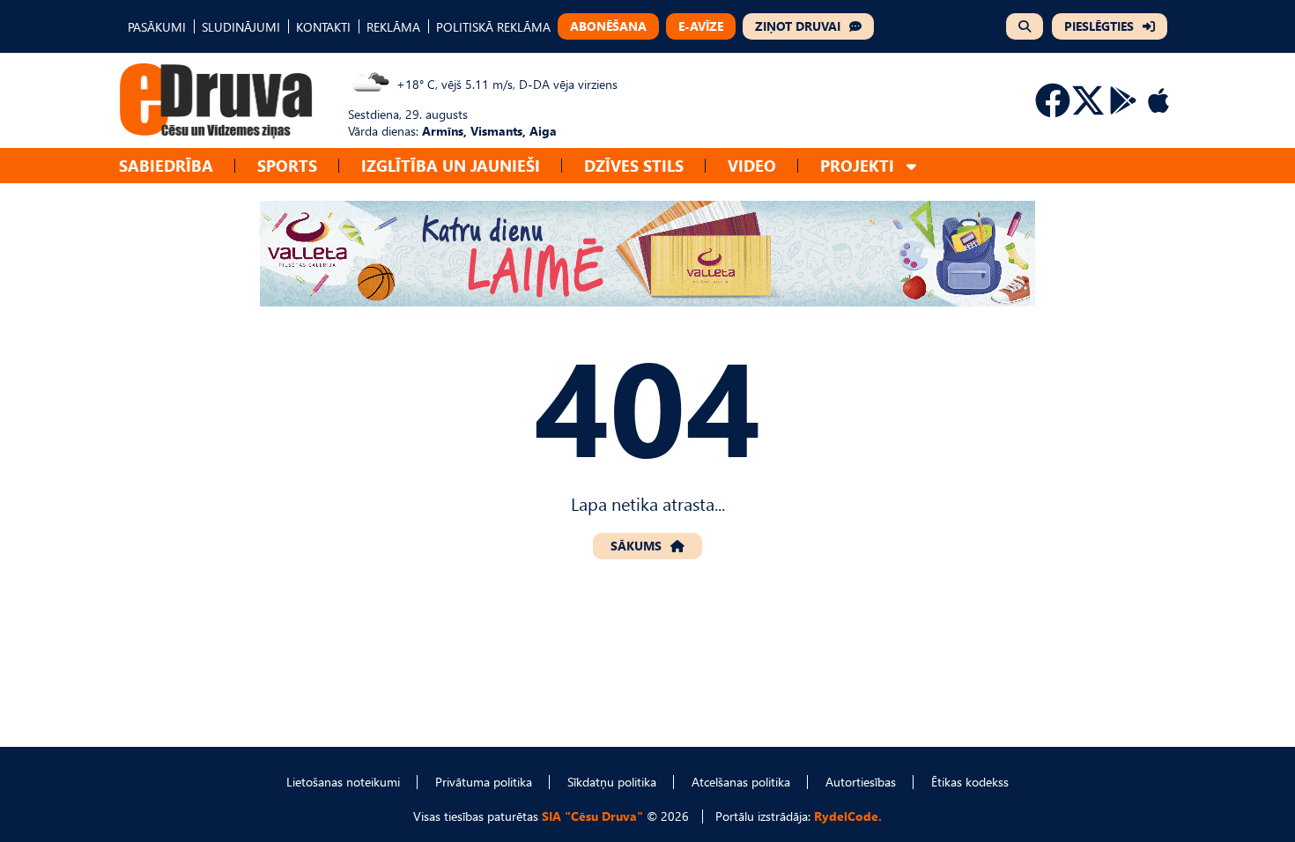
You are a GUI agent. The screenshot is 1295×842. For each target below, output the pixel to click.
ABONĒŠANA (608, 26)
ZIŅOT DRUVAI (797, 26)
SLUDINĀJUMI (241, 26)
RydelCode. (848, 816)
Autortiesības (860, 781)
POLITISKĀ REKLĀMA (493, 26)
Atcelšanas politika (741, 781)
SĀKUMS (636, 545)
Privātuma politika (483, 781)
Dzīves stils (634, 165)
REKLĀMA (393, 26)
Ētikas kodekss (970, 781)
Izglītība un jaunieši (450, 165)
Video (752, 165)
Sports (287, 165)
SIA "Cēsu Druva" (592, 816)
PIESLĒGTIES (1099, 26)
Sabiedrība (166, 165)
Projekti (857, 165)
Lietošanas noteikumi (343, 781)
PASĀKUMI (157, 26)
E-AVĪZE (700, 26)
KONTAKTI (323, 26)
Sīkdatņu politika (611, 781)
